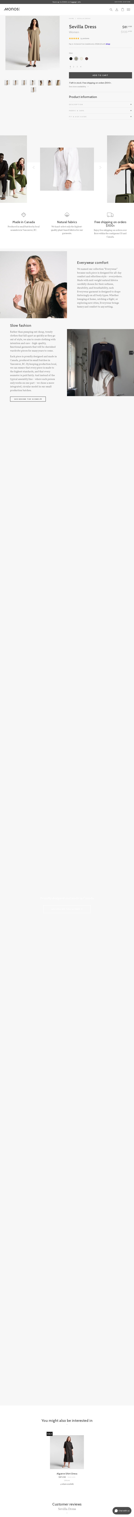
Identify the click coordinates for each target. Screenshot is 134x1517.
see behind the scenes (66, 909)
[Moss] (76, 58)
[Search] (111, 10)
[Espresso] (86, 58)
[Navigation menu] (128, 9)
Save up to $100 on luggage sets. (67, 2)
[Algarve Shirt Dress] (67, 1452)
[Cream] (81, 58)
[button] (79, 38)
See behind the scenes (27, 399)
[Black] (70, 58)
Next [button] (52, 43)
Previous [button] (13, 43)
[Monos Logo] (12, 9)
